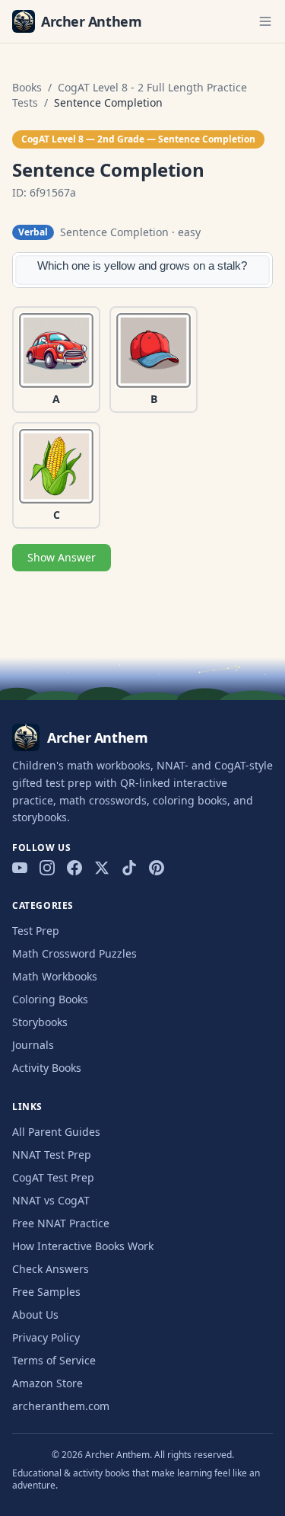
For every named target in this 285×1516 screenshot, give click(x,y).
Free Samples (46, 1291)
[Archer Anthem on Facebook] (74, 867)
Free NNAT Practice (60, 1223)
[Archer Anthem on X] (101, 867)
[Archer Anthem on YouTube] (19, 867)
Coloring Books (50, 999)
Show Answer (61, 557)
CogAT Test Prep (53, 1177)
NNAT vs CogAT (51, 1200)
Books (27, 87)
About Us (35, 1314)
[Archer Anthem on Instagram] (47, 867)
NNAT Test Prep (51, 1154)
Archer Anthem (91, 21)
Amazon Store (47, 1383)
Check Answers (50, 1269)
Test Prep (35, 930)
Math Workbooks (54, 976)
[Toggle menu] (265, 21)
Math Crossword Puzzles (74, 953)
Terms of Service (54, 1360)
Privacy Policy (46, 1337)
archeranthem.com (60, 1406)
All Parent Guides (56, 1131)
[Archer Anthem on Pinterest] (156, 867)
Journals (33, 1045)
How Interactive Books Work (83, 1246)
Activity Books (46, 1067)
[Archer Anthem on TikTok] (129, 867)
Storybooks (40, 1022)
